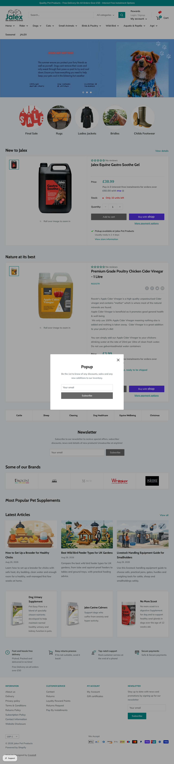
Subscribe (87, 395)
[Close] (118, 360)
